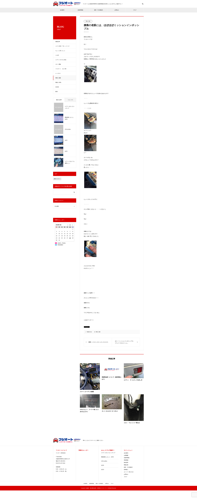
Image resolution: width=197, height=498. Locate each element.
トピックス (70, 99)
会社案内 (62, 10)
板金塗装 (126, 462)
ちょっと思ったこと (60, 50)
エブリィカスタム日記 (60, 59)
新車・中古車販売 (98, 10)
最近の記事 (59, 99)
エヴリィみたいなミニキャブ (108, 452)
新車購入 (126, 469)
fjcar (91, 331)
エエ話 (57, 55)
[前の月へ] (67, 225)
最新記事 (57, 41)
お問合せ (117, 10)
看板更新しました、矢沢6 (107, 457)
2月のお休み (104, 461)
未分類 (57, 87)
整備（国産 (58, 77)
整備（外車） (58, 82)
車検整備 (126, 460)
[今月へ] (70, 225)
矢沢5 (102, 465)
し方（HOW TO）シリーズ (62, 46)
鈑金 (56, 91)
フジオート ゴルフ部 (60, 68)
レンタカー (58, 73)
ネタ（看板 (58, 64)
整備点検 (126, 464)
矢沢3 (102, 469)
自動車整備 (80, 10)
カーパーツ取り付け (129, 472)
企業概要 (126, 455)
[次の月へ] (72, 225)
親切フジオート (57, 178)
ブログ (134, 10)
